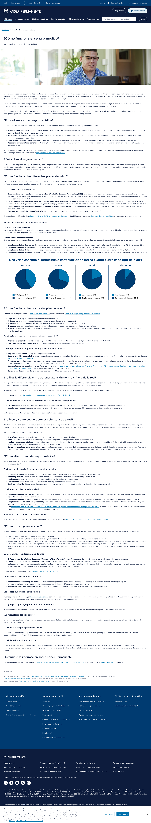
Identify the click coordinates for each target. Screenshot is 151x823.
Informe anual (48, 728)
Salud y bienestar (58, 19)
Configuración (108, 814)
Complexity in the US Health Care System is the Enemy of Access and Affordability (58, 676)
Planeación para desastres (123, 763)
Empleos (45, 733)
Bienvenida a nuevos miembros (91, 701)
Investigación (47, 715)
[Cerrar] (147, 814)
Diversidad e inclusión (51, 724)
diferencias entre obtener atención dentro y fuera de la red (46, 395)
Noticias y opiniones (50, 710)
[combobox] (119, 19)
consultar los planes (43, 662)
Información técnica (121, 767)
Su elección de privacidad (50, 772)
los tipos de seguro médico (102, 216)
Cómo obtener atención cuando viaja (21, 715)
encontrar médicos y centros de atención (68, 662)
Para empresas (121, 701)
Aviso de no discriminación (14, 767)
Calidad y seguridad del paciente (55, 706)
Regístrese (119, 11)
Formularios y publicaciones (90, 706)
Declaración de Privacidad (34, 821)
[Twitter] (6, 783)
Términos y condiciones (85, 763)
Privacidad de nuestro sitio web (52, 763)
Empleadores (116, 3)
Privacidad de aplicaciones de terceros (91, 772)
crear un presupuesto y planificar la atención (82, 314)
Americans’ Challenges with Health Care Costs (34, 681)
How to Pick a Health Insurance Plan (17, 678)
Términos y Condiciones (17, 821)
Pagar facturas (93, 19)
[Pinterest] (23, 783)
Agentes (103, 3)
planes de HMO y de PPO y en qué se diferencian (49, 216)
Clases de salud (12, 710)
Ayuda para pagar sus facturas (136, 3)
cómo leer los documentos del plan (44, 571)
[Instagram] (29, 783)
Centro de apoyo (53, 3)
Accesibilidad (9, 763)
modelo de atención (108, 662)
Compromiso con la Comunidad (55, 719)
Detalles (124, 805)
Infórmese (8, 19)
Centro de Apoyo (86, 710)
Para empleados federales (125, 706)
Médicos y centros (40, 19)
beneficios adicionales (39, 597)
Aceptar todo (122, 814)
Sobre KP (46, 701)
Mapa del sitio (118, 772)
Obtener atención (76, 19)
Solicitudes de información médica (93, 719)
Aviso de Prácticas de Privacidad (53, 767)
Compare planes (22, 19)
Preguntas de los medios (52, 738)
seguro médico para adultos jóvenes (50, 153)
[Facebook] (11, 783)
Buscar (143, 19)
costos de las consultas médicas (20, 359)
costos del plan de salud (40, 314)
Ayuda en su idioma (12, 772)
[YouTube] (17, 783)
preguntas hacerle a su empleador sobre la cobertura (87, 519)
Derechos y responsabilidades (88, 767)
